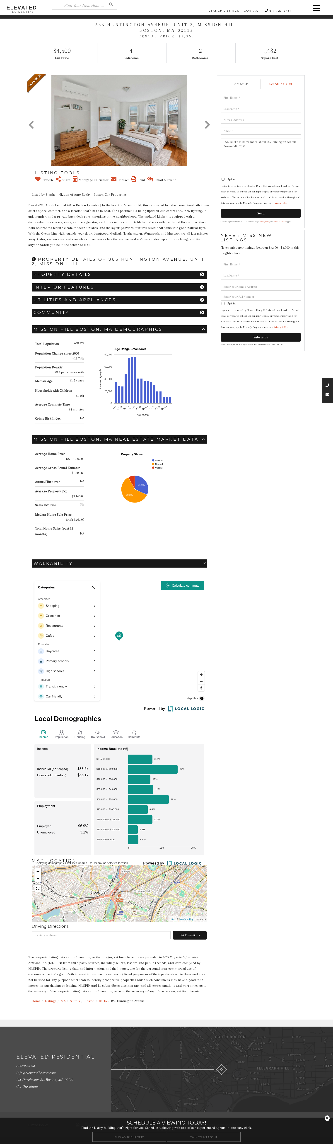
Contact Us (241, 84)
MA (63, 1001)
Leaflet (172, 919)
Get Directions (189, 935)
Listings (50, 1001)
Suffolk (75, 1001)
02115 (103, 1001)
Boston (89, 1001)
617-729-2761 (280, 10)
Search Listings (223, 10)
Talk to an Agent (203, 1137)
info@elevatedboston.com (36, 1073)
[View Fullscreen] (37, 888)
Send (261, 213)
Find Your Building (129, 1137)
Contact (252, 10)
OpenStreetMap (186, 919)
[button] (111, 4)
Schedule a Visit (280, 84)
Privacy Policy (281, 203)
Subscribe (260, 337)
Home (36, 1001)
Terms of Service (280, 222)
